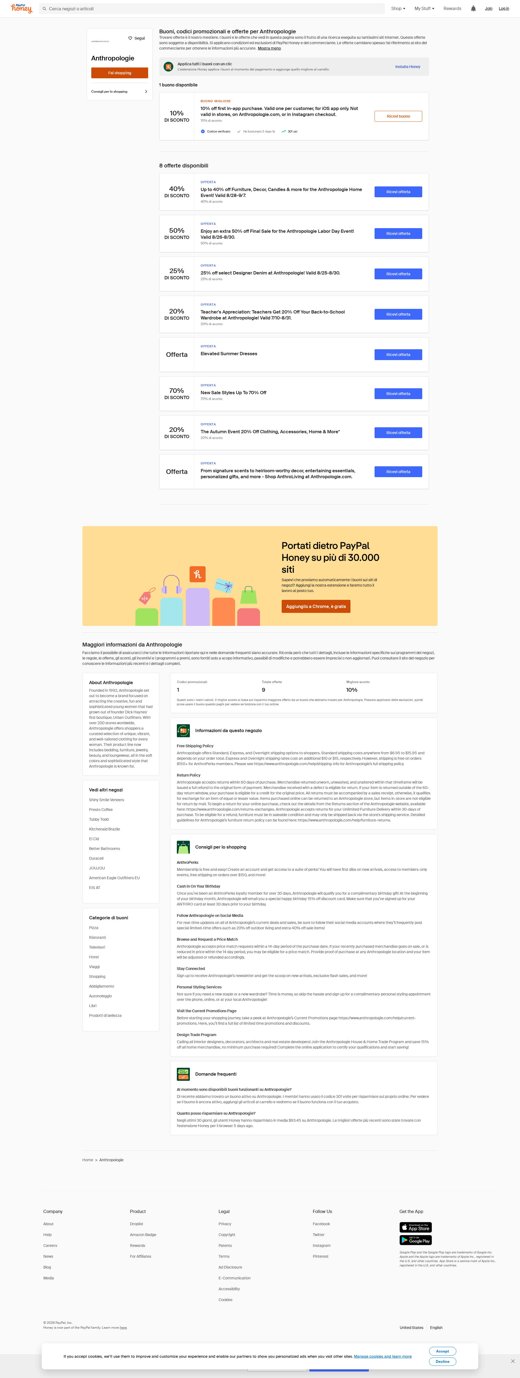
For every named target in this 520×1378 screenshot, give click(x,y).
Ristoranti (97, 937)
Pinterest (321, 1256)
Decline (443, 1361)
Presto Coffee (101, 809)
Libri (92, 1005)
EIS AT (94, 887)
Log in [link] (504, 8)
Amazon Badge (143, 1234)
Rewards (452, 8)
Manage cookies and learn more (383, 1356)
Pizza (93, 927)
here (123, 1327)
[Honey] (21, 9)
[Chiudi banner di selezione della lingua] (513, 1361)
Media (48, 1278)
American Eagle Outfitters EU (114, 877)
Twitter (318, 1234)
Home (87, 1159)
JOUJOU (97, 868)
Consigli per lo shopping (109, 91)
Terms (224, 1256)
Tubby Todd (99, 819)
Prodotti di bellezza (105, 1015)
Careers (50, 1245)
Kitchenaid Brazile (104, 829)
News (48, 1256)
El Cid (94, 838)
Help (47, 1234)
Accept (442, 1351)
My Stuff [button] (423, 8)
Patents (225, 1245)
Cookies (225, 1299)
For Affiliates (140, 1256)
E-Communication (235, 1278)
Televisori (97, 947)
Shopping (97, 976)
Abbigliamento (101, 986)
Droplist (136, 1223)
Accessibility (229, 1288)
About (48, 1223)
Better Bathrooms (104, 848)
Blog (47, 1267)
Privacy (225, 1223)
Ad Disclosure (230, 1267)
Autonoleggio (100, 996)
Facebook (321, 1223)
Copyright (227, 1234)
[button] (421, 1327)
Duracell (96, 858)
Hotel (94, 957)
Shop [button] (396, 8)
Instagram (322, 1245)
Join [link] (488, 8)
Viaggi (94, 966)
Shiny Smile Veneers (106, 799)
